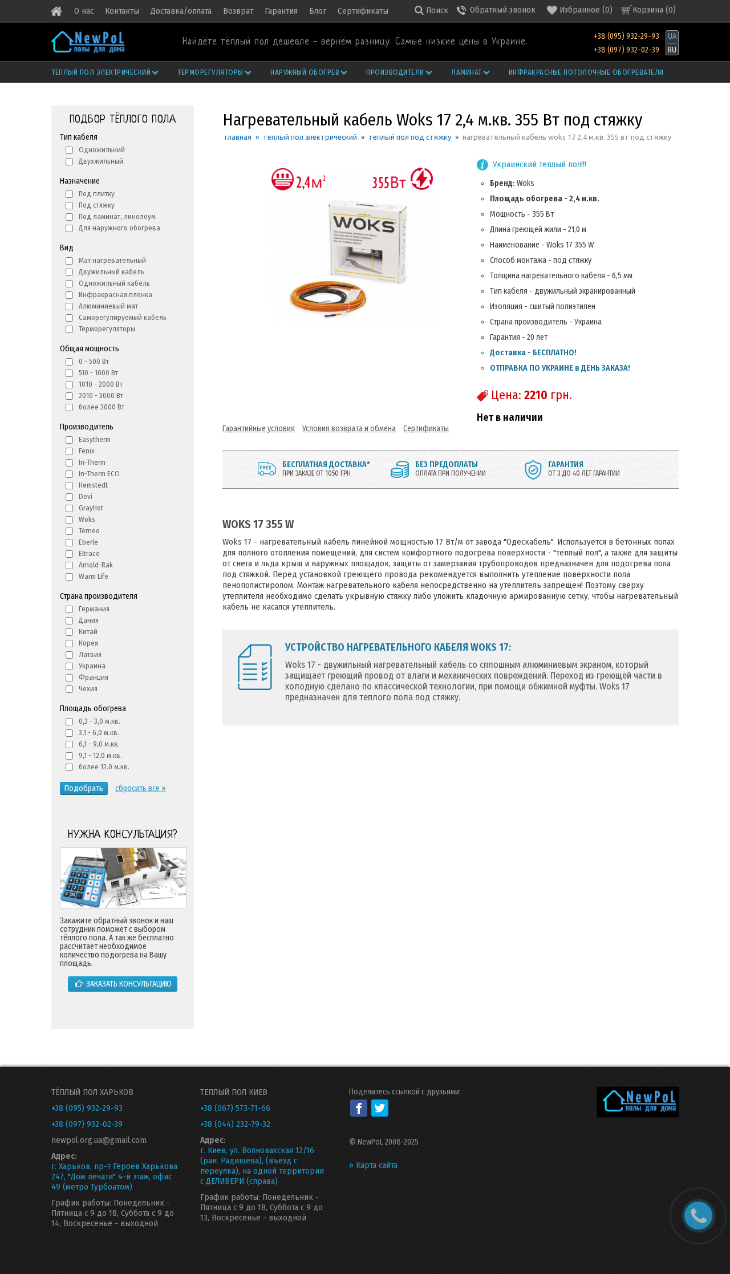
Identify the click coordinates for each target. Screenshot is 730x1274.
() (586, 10)
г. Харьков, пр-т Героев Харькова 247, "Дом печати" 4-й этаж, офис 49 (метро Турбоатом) (114, 1176)
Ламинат (466, 72)
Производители (395, 72)
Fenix (87, 451)
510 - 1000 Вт (98, 372)
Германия (94, 608)
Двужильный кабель (111, 271)
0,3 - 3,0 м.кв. (99, 721)
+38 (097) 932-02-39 (626, 50)
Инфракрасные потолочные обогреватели (586, 72)
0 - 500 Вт (94, 361)
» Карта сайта (373, 1165)
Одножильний (102, 149)
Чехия (88, 688)
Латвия (90, 654)
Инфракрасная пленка (115, 294)
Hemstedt (93, 485)
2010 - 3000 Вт (101, 395)
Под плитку (97, 193)
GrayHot (91, 508)
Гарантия (281, 11)
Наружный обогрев (304, 72)
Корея (88, 643)
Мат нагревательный (112, 260)
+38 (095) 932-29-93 (626, 36)
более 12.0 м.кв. (104, 766)
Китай (88, 631)
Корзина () (654, 10)
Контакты (122, 11)
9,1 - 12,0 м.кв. (100, 755)
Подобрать (83, 788)
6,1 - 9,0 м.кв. (99, 744)
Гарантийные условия (258, 428)
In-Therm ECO (99, 473)
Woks (87, 519)
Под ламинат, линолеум (117, 216)
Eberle (88, 542)
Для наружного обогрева (119, 228)
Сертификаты (363, 11)
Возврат (238, 11)
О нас (84, 11)
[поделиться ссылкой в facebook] (358, 1108)
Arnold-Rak (96, 565)
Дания (89, 620)
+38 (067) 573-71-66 (235, 1108)
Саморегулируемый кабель (123, 317)
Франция (93, 677)
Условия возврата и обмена (349, 428)
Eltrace (89, 553)
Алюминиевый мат (108, 306)
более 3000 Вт (101, 407)
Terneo (89, 530)
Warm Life (93, 576)
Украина (92, 666)
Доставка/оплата (181, 11)
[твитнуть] (379, 1108)
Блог (317, 11)
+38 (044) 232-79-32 (235, 1124)
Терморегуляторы (210, 72)
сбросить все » (140, 788)
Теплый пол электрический (101, 72)
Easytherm (95, 439)
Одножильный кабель (114, 283)
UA (672, 36)
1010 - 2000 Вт (101, 384)
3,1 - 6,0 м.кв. (99, 732)
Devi (85, 496)
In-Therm (92, 462)
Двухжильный (101, 161)
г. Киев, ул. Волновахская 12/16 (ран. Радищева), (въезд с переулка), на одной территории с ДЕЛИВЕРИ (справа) (262, 1165)
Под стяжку (97, 205)
